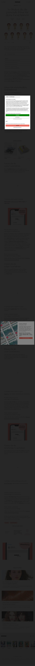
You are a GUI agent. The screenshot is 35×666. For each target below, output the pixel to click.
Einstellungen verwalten (17, 117)
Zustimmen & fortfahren (17, 115)
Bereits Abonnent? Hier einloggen (17, 127)
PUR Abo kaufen (17, 125)
